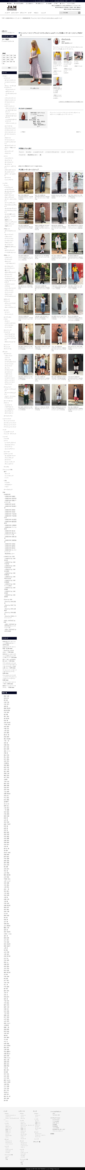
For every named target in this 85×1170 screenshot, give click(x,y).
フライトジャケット (11, 123)
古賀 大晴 (6, 982)
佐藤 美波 (6, 745)
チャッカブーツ (9, 463)
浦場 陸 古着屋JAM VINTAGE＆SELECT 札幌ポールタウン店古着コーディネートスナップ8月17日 (42, 227)
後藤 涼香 (6, 1015)
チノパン (7, 368)
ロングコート (8, 160)
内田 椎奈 (6, 726)
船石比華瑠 (7, 710)
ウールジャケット (10, 102)
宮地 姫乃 (6, 996)
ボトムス (5, 351)
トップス (5, 183)
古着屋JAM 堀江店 (10, 531)
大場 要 (6, 901)
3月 (11, 55)
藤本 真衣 (6, 990)
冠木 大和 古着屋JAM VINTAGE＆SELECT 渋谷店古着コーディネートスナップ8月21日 (42, 197)
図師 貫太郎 (7, 708)
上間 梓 (6, 948)
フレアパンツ (8, 384)
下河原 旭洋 (7, 724)
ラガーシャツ (8, 294)
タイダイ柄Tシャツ (10, 214)
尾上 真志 (6, 757)
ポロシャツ (7, 299)
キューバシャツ (9, 234)
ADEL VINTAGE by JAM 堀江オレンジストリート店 (10, 626)
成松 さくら (7, 751)
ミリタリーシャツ (10, 284)
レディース (14, 12)
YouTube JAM (56, 1115)
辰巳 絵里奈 (7, 1045)
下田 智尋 (6, 1013)
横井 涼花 (6, 783)
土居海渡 (6, 1025)
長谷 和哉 (6, 822)
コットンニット (9, 314)
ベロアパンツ (8, 374)
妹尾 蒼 (6, 828)
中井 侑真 (6, 942)
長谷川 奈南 (7, 852)
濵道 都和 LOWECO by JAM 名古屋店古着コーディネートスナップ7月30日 (25, 348)
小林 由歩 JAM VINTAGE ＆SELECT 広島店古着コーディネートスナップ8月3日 (42, 318)
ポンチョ (23, 1118)
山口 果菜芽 (7, 925)
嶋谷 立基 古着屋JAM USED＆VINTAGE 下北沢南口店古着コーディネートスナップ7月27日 (59, 378)
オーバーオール (8, 400)
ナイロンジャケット (10, 130)
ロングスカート (9, 411)
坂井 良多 (6, 767)
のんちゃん (66, 39)
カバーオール (8, 126)
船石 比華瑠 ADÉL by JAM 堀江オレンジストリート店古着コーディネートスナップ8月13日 (75, 227)
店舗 (4, 492)
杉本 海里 (6, 1011)
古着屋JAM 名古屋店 (11, 519)
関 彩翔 (6, 978)
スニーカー (7, 451)
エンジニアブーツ (10, 448)
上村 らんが (7, 881)
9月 (4, 59)
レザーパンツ (8, 376)
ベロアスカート (9, 406)
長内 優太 (6, 909)
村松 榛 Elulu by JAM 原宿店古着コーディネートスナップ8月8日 (25, 287)
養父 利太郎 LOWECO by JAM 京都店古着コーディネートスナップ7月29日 (42, 348)
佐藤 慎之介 (7, 1053)
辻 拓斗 (6, 913)
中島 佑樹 (6, 976)
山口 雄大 (6, 940)
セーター (6, 310)
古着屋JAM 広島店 (10, 544)
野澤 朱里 (6, 970)
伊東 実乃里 (7, 956)
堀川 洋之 (6, 1090)
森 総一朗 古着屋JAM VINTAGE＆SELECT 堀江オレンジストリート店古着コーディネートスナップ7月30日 (75, 318)
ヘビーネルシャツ (10, 263)
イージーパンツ (9, 363)
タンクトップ (7, 330)
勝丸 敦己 (6, 1070)
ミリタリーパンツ (10, 378)
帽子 (5, 471)
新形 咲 (6, 818)
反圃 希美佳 (7, 793)
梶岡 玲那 (6, 915)
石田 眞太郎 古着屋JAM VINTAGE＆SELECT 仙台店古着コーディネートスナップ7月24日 (75, 378)
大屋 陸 (6, 897)
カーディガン (7, 317)
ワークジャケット (10, 139)
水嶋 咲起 (6, 1084)
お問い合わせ (56, 1122)
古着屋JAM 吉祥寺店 (11, 498)
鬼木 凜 (6, 935)
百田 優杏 (6, 836)
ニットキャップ (9, 475)
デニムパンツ (7, 387)
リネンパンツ (8, 355)
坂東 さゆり (7, 1023)
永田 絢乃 (6, 868)
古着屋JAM (7, 494)
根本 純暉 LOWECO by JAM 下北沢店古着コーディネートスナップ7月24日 (25, 408)
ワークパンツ (8, 365)
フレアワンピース (10, 334)
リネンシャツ (8, 236)
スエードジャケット (11, 108)
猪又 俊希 (6, 771)
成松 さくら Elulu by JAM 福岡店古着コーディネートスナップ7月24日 (42, 408)
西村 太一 (6, 962)
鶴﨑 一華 (6, 1027)
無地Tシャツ (8, 219)
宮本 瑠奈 (6, 812)
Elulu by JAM (8, 599)
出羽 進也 (6, 1019)
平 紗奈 (6, 1039)
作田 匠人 (6, 795)
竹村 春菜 (6, 960)
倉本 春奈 (6, 1098)
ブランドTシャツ (9, 224)
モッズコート (8, 164)
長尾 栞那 (6, 834)
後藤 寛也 (6, 1066)
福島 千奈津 (7, 824)
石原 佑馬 (6, 895)
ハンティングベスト (10, 323)
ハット (7, 477)
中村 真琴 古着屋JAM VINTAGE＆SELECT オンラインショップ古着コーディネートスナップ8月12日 (25, 257)
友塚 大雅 (6, 911)
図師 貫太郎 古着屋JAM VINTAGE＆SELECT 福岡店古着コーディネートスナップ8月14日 (59, 227)
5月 (4, 57)
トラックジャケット (10, 98)
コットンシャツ (9, 238)
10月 (8, 59)
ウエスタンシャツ (10, 278)
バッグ (4, 429)
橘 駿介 (6, 1035)
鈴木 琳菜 (6, 799)
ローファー (8, 459)
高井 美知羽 (7, 931)
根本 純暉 (6, 749)
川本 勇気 (6, 885)
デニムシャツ (8, 274)
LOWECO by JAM (9, 556)
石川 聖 (6, 921)
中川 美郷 (6, 1086)
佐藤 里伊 (6, 964)
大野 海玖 (6, 954)
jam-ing (6, 958)
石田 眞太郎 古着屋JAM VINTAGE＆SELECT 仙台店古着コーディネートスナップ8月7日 (42, 288)
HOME (52, 1133)
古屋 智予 (6, 1033)
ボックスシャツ (9, 244)
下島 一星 (6, 740)
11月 (12, 59)
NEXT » (78, 132)
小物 (5, 480)
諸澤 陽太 (6, 856)
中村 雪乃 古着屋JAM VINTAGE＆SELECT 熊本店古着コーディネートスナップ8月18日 (25, 227)
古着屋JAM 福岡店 (10, 546)
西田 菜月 (6, 1047)
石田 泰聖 (6, 883)
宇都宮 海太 (7, 879)
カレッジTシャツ (9, 197)
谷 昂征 (6, 974)
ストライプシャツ (10, 268)
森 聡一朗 (6, 734)
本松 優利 (6, 1037)
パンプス (6, 438)
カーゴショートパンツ (10, 422)
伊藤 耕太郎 (7, 905)
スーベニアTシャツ (10, 202)
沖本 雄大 (6, 844)
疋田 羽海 (6, 789)
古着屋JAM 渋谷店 (10, 511)
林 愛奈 (6, 950)
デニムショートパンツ (10, 424)
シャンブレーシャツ (10, 288)
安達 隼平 (6, 787)
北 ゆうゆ (6, 803)
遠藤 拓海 (6, 1061)
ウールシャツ (8, 276)
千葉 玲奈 (6, 1000)
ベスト (6, 319)
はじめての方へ (56, 1119)
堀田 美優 (6, 816)
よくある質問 (56, 1121)
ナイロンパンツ (9, 370)
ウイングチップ (9, 457)
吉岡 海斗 (6, 1094)
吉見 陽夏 (6, 838)
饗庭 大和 (6, 927)
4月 (15, 55)
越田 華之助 (7, 972)
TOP (3, 18)
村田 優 (6, 826)
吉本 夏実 (6, 732)
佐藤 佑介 (6, 1009)
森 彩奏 (6, 714)
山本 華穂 (6, 873)
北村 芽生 (6, 761)
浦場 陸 (6, 706)
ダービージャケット (10, 80)
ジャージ (7, 104)
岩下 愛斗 (6, 980)
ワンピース (7, 332)
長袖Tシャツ (8, 226)
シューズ (5, 436)
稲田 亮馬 (6, 1055)
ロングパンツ (7, 353)
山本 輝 (6, 820)
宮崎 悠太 (6, 923)
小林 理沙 (6, 808)
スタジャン (8, 137)
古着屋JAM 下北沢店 (11, 514)
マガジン (36, 12)
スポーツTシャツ (9, 195)
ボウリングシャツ (10, 250)
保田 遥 (6, 743)
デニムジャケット (10, 89)
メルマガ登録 (56, 1127)
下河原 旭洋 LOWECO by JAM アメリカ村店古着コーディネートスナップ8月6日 (59, 287)
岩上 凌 (6, 984)
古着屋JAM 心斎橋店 (11, 525)
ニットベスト (8, 327)
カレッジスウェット (10, 307)
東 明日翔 (6, 718)
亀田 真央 (6, 775)
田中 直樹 (6, 1017)
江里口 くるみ (8, 933)
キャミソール (7, 348)
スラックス (8, 359)
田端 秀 (6, 919)
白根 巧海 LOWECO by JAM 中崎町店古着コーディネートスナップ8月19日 (75, 196)
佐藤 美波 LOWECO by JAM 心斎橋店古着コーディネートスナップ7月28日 (25, 378)
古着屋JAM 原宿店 (10, 509)
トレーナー (8, 305)
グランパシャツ (9, 290)
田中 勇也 (6, 759)
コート (6, 156)
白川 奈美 (6, 1078)
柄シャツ (7, 270)
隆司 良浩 (6, 1005)
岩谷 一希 (6, 889)
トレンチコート (9, 158)
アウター (5, 76)
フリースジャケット (10, 132)
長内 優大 (6, 891)
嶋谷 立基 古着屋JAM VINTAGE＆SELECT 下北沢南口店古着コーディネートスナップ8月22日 (25, 197)
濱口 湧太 (6, 716)
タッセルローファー (10, 455)
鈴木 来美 (6, 864)
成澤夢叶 (6, 801)
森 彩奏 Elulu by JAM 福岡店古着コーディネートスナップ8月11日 (42, 257)
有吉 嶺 (6, 870)
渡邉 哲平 (6, 907)
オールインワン (8, 415)
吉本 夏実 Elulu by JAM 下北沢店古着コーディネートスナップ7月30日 (59, 318)
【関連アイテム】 (78, 66)
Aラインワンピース (10, 341)
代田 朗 (6, 846)
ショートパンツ (7, 418)
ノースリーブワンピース (52, 152)
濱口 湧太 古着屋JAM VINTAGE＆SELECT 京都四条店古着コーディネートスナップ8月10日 (59, 257)
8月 (15, 57)
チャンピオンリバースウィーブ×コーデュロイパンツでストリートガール (10, 677)
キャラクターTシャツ (11, 208)
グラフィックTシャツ (11, 221)
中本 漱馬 (6, 986)
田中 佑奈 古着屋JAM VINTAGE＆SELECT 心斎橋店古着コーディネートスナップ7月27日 (42, 378)
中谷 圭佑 (6, 1088)
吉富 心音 (6, 769)
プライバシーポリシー (58, 1131)
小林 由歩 (6, 730)
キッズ (35, 1111)
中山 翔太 (6, 797)
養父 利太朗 (7, 738)
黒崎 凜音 (6, 860)
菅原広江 (6, 1092)
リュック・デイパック (10, 433)
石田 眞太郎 (7, 722)
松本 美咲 (6, 1076)
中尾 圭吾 (6, 903)
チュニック (7, 346)
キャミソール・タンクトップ (27, 1125)
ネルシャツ (8, 261)
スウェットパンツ (10, 380)
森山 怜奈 (6, 755)
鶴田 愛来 (6, 832)
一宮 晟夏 (6, 810)
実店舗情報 (55, 1126)
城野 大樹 (6, 1007)
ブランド (22, 12)
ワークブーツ (8, 446)
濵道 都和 (6, 736)
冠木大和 (6, 698)
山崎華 (6, 779)
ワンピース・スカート (40, 1135)
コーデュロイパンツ (10, 361)
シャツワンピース (10, 336)
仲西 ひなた (7, 1057)
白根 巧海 (6, 702)
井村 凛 (6, 830)
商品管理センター (10, 553)
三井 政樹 (6, 893)
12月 (4, 61)
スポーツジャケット (11, 113)
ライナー (7, 321)
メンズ (6, 12)
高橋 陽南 (6, 842)
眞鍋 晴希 (6, 1029)
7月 (11, 57)
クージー (7, 312)
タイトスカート (9, 413)
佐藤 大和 (6, 899)
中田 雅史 (6, 1003)
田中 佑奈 (6, 747)
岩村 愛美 (6, 966)
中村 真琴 (6, 712)
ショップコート (9, 179)
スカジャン (8, 153)
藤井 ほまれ (7, 1080)
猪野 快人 (6, 805)
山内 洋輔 (6, 952)
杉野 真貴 (6, 1043)
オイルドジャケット (10, 145)
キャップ (7, 473)
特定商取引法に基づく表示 (59, 1129)
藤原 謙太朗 (7, 875)
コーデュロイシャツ (10, 296)
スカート (6, 402)
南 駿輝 (6, 1072)
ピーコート (8, 177)
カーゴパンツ (8, 372)
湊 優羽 (6, 850)
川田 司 (6, 992)
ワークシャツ (8, 259)
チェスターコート (10, 172)
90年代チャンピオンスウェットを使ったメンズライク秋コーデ (9, 656)
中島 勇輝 (6, 814)
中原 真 (6, 1068)
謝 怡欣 (6, 700)
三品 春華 (6, 791)
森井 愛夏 (6, 862)
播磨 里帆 (6, 785)
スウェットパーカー (10, 303)
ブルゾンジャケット (10, 100)
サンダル (6, 466)
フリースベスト (9, 325)
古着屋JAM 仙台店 (10, 504)
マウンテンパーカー (10, 128)
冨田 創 (6, 929)
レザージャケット (10, 106)
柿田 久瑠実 (7, 1082)
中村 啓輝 (6, 858)
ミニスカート (8, 405)
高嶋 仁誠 (6, 773)
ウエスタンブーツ (10, 444)
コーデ (29, 12)
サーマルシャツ (9, 266)
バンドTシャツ (9, 187)
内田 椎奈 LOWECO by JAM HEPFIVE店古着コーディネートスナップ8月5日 (75, 287)
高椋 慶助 (6, 765)
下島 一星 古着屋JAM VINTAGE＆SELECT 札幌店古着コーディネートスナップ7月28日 (59, 348)
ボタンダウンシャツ (10, 272)
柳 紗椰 (6, 866)
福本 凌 (6, 999)
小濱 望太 (6, 887)
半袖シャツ (7, 228)
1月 (4, 55)
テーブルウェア (8, 489)
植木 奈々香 (7, 1096)
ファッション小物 (7, 469)
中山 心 (6, 1041)
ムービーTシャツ (9, 189)
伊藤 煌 (6, 753)
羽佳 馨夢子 (7, 1051)
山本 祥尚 (6, 1021)
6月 (8, 57)
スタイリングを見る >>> (8, 32)
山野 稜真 (6, 1049)
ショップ (43, 12)
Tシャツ (6, 185)
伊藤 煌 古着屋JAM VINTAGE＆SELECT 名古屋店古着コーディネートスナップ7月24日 (59, 408)
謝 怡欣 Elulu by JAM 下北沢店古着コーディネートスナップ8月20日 (59, 196)
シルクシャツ (8, 257)
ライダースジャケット (11, 1115)
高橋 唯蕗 (6, 854)
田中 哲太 (6, 1074)
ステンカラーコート (10, 169)
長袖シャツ (7, 255)
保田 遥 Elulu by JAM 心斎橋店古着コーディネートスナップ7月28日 (75, 348)
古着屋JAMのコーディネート (14, 18)
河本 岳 (6, 994)
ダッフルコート (9, 162)
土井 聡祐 (6, 877)
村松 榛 (6, 720)
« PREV (23, 132)
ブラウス (7, 286)
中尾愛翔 (6, 763)
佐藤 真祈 (6, 840)
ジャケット (7, 78)
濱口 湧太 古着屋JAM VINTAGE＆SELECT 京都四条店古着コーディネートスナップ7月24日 (75, 409)
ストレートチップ (10, 461)
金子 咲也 (6, 777)
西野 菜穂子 (7, 946)
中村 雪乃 (6, 704)
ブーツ (6, 440)
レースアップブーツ (10, 442)
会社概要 (55, 1124)
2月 (8, 55)
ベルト (7, 486)
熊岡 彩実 (6, 938)
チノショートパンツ (9, 420)
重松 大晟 (6, 1059)
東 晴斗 (6, 917)
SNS (54, 1113)
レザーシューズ (8, 453)
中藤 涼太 (6, 728)
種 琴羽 (6, 988)
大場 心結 (6, 781)
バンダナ (7, 482)
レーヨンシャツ (9, 240)
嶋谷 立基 (6, 696)
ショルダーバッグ (9, 431)
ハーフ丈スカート (10, 409)
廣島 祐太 (6, 1064)
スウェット (7, 301)
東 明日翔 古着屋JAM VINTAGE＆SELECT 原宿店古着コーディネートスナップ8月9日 (75, 257)
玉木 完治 (6, 968)
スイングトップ (9, 151)
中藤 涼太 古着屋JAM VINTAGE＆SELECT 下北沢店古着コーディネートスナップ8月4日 (25, 318)
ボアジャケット (10, 91)
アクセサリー (8, 484)
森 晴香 (6, 1100)
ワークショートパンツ (10, 426)
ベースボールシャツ (10, 252)
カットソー (7, 344)
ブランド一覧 (36, 1141)
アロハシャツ (8, 242)
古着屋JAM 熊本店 (10, 548)
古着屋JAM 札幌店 (10, 496)
